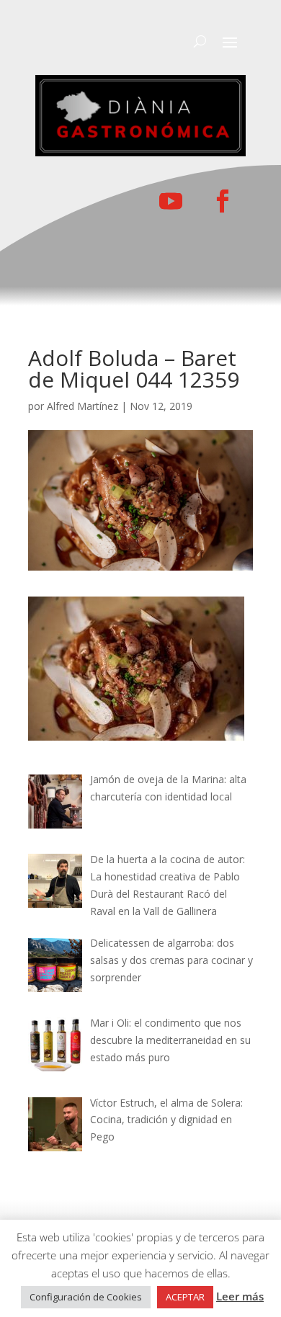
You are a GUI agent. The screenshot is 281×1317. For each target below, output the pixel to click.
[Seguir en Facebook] (223, 201)
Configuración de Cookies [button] (86, 1296)
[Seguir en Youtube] (171, 201)
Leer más (240, 1296)
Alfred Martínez (82, 406)
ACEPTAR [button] (185, 1296)
